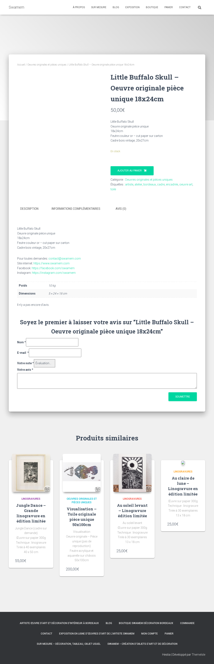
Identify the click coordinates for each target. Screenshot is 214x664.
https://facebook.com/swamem (53, 268)
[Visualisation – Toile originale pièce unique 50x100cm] (82, 473)
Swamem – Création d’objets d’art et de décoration (142, 643)
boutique (152, 7)
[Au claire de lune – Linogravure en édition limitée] (183, 462)
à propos (79, 7)
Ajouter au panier (129, 170)
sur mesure (98, 7)
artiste (129, 184)
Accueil (21, 64)
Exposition (132, 7)
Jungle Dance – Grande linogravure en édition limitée (31, 513)
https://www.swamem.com (51, 263)
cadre (161, 184)
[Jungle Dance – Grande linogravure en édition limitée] (31, 473)
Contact (46, 633)
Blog (109, 623)
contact (185, 7)
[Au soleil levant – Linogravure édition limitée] (132, 473)
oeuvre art (185, 184)
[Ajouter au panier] (45, 560)
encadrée (172, 184)
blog (116, 7)
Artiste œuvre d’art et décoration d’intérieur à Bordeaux (59, 623)
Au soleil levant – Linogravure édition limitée (132, 510)
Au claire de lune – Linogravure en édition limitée (183, 486)
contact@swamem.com (64, 258)
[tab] (32, 209)
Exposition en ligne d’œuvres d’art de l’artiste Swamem (96, 633)
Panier (169, 633)
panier (168, 7)
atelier (138, 184)
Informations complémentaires (76, 208)
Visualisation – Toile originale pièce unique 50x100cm (82, 516)
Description (29, 208)
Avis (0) (121, 208)
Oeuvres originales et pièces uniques (46, 64)
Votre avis (25, 369)
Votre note (25, 363)
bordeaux (149, 184)
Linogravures (31, 498)
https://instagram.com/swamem (54, 272)
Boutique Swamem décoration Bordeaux (146, 623)
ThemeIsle (198, 654)
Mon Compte (149, 633)
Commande (187, 623)
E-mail (23, 352)
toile (113, 189)
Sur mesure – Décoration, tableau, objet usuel (69, 643)
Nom (21, 342)
